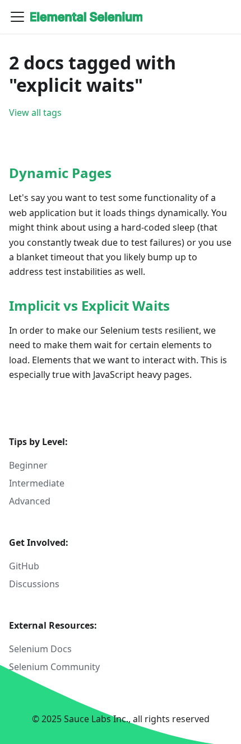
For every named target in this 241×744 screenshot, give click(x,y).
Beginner (28, 465)
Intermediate (36, 483)
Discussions (34, 584)
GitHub (24, 566)
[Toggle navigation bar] (17, 16)
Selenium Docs (40, 649)
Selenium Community (54, 667)
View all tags (35, 112)
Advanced (29, 501)
